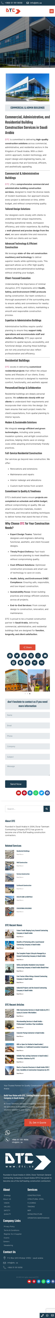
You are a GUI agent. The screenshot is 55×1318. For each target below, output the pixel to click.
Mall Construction (22, 862)
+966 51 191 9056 (20, 1140)
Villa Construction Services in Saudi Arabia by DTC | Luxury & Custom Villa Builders (33, 1011)
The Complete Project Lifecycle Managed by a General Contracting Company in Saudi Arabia (31, 955)
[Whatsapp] (35, 792)
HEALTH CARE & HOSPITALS (24, 897)
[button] (52, 11)
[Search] (46, 809)
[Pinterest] (24, 792)
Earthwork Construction (24, 885)
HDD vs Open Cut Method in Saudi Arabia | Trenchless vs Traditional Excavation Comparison (32, 1046)
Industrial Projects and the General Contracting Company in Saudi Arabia (32, 989)
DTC (7, 139)
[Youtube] (18, 792)
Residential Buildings (23, 851)
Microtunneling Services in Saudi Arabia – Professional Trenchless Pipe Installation (30, 1023)
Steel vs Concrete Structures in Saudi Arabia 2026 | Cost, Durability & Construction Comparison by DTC (33, 1069)
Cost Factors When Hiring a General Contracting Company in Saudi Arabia (32, 978)
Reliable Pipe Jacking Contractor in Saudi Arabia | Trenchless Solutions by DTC (32, 1057)
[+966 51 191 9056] (7, 1140)
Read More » (20, 854)
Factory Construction (23, 874)
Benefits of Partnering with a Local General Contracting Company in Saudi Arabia (30, 943)
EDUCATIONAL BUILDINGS (24, 908)
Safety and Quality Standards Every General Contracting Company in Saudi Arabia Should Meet (32, 966)
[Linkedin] (30, 792)
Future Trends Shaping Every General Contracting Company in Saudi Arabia (32, 932)
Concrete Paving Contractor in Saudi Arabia (30, 1033)
